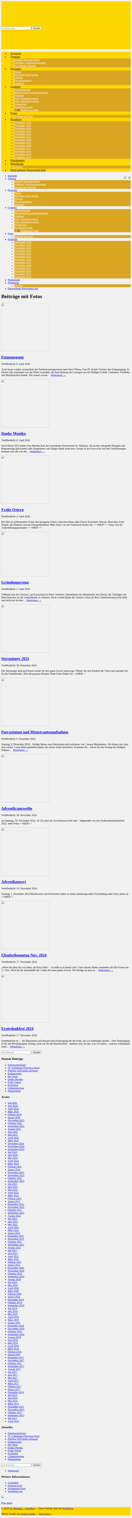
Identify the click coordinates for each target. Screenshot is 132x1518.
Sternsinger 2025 (15, 658)
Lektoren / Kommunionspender (30, 62)
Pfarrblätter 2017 (22, 148)
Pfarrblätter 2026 (22, 122)
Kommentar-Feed (17, 1488)
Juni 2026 (13, 1106)
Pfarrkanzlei (14, 279)
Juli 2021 (12, 1250)
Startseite (12, 175)
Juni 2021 (13, 1253)
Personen (15, 68)
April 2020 (13, 1288)
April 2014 (13, 1421)
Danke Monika (13, 433)
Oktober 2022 (15, 1210)
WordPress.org (15, 1491)
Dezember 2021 (16, 1236)
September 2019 (16, 1305)
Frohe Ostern (12, 509)
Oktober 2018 (15, 1331)
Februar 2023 (14, 1198)
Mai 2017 (13, 1377)
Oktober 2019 (15, 1302)
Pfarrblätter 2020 (22, 140)
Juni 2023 (13, 1187)
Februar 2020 (14, 1294)
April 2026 (13, 1108)
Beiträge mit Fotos (23, 236)
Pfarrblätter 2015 (22, 154)
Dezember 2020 (16, 1267)
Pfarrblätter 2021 (22, 137)
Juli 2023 (12, 1184)
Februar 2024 (14, 1166)
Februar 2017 (14, 1386)
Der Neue (13, 1076)
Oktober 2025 (15, 1123)
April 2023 (13, 1192)
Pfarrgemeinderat (23, 80)
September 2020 (16, 1276)
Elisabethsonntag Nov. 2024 (24, 955)
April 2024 (13, 1160)
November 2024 (16, 1146)
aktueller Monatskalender (27, 59)
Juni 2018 (13, 1340)
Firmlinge (19, 95)
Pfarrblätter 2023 (22, 131)
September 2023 (16, 1181)
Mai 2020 (13, 1285)
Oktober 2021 (15, 1241)
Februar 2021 (14, 1262)
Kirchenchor (20, 104)
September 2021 (16, 1244)
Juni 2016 (13, 1398)
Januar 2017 (14, 1389)
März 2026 (13, 1111)
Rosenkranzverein (23, 107)
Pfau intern (6, 1503)
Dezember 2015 (16, 1406)
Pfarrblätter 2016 (22, 151)
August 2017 (14, 1369)
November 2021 (16, 1239)
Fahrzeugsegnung (17, 1065)
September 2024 (16, 1149)
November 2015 (16, 1409)
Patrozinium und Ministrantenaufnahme (34, 732)
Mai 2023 (13, 1189)
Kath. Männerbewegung (26, 101)
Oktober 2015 (15, 1412)
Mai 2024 (13, 1158)
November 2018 (16, 1328)
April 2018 (13, 1346)
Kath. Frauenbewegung (26, 98)
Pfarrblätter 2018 (22, 145)
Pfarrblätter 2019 (22, 142)
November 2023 (16, 1175)
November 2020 (16, 1270)
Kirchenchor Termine (25, 65)
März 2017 (13, 1383)
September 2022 (16, 1213)
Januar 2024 (14, 1169)
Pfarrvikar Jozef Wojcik (26, 74)
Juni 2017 (13, 1375)
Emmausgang (12, 357)
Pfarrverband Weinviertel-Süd (27, 170)
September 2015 (16, 1415)
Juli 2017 (12, 1372)
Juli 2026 (12, 1103)
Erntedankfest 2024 (17, 1028)
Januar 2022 (14, 1233)
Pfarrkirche (17, 163)
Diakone (18, 77)
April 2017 (13, 1380)
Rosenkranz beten (30, 110)
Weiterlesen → (58, 375)
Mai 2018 (13, 1343)
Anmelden (13, 1482)
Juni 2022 (13, 1221)
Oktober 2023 (15, 1178)
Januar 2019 (14, 1322)
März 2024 (13, 1163)
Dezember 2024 (16, 1143)
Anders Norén (28, 1514)
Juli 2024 (12, 1152)
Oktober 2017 (15, 1363)
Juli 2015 (12, 1418)
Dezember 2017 (16, 1357)
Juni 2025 (13, 1132)
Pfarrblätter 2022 (22, 134)
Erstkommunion (22, 89)
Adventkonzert (13, 882)
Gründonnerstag (15, 582)
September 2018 (16, 1334)
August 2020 (14, 1279)
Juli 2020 (12, 1282)
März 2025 (13, 1140)
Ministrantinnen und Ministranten (31, 92)
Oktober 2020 (15, 1273)
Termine (15, 56)
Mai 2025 (13, 1134)
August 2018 (14, 1337)
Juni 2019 (13, 1311)
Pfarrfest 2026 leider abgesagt (23, 1070)
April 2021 (13, 1256)
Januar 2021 (14, 1265)
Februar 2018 (14, 1351)
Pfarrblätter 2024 (22, 128)
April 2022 (13, 1227)
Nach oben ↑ (45, 1514)
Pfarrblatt (15, 119)
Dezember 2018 (16, 1325)
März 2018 (13, 1348)
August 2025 (14, 1129)
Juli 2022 (12, 1218)
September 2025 (16, 1126)
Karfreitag (13, 1085)
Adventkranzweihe (16, 808)
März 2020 (13, 1291)
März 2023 (13, 1195)
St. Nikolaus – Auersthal (22, 1508)
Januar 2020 (14, 1296)
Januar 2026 (14, 1117)
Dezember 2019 (16, 1299)
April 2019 (13, 1317)
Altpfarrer (19, 204)
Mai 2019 (13, 1314)
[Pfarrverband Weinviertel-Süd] (124, 176)
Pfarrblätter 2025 (22, 125)
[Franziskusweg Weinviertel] (129, 176)
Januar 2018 (14, 1354)
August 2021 (14, 1247)
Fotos (13, 113)
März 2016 (13, 1403)
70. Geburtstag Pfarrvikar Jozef (23, 1067)
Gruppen (15, 86)
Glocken (18, 285)
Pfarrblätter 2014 (22, 277)
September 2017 (16, 1366)
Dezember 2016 (16, 1392)
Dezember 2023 (16, 1172)
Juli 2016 (12, 1395)
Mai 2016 (13, 1401)
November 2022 (16, 1207)
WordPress (67, 1508)
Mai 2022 (13, 1224)
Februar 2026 (14, 1114)
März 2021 (13, 1259)
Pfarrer (17, 72)
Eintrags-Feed (15, 1485)
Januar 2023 (14, 1201)
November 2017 (16, 1360)
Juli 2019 (12, 1308)
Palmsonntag (14, 1091)
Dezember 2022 (16, 1204)
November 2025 (16, 1120)
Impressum (13, 1470)
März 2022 (13, 1230)
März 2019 (13, 1320)
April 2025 (13, 1137)
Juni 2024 (13, 1155)
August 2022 (14, 1215)
